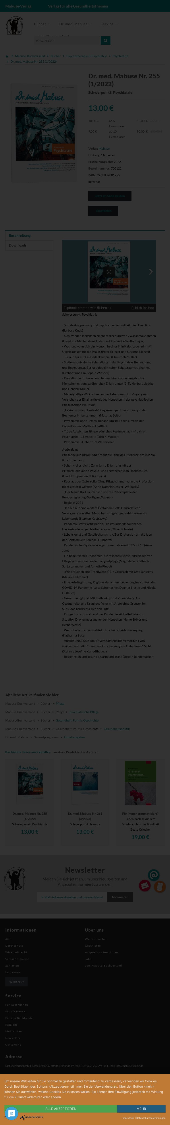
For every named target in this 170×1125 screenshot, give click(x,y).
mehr (141, 1109)
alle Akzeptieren (60, 1109)
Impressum (128, 1118)
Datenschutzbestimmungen (151, 1118)
